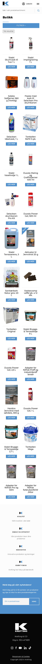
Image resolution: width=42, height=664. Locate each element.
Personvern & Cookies (21, 656)
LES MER (11, 67)
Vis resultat (9, 31)
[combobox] (21, 10)
